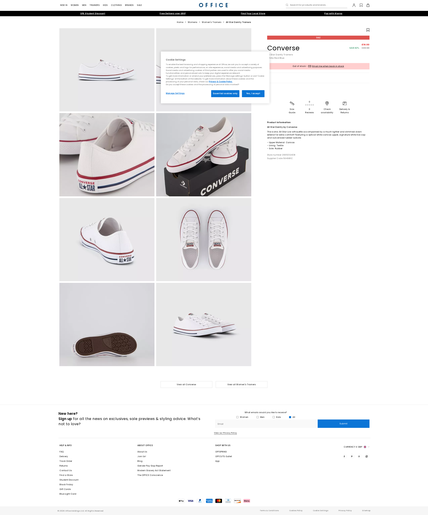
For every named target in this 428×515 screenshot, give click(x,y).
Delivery (64, 456)
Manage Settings (175, 93)
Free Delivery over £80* (173, 13)
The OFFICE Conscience (150, 475)
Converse (283, 48)
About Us (142, 451)
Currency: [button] (353, 446)
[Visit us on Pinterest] (352, 456)
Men (84, 5)
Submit (343, 423)
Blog (139, 461)
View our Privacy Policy (225, 433)
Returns (64, 465)
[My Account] (352, 5)
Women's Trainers (211, 22)
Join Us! (141, 456)
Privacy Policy (345, 510)
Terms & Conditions (269, 510)
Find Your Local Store (253, 13)
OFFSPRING (221, 451)
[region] (215, 77)
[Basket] (366, 5)
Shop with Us (222, 445)
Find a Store (66, 475)
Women (75, 5)
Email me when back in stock (328, 66)
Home (180, 22)
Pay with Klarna (333, 13)
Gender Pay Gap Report (150, 465)
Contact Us (66, 470)
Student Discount (69, 479)
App (217, 461)
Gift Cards (65, 489)
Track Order (66, 461)
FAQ (62, 451)
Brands (129, 5)
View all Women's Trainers (241, 384)
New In (63, 5)
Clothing (116, 5)
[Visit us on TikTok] (367, 456)
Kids (105, 5)
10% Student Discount (92, 13)
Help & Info (66, 445)
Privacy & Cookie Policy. (221, 81)
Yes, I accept (253, 93)
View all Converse (186, 384)
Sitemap (366, 510)
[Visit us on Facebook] (345, 456)
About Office (145, 445)
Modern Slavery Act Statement (154, 470)
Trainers (95, 5)
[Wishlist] (359, 5)
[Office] (214, 5)
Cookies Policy (296, 510)
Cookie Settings (320, 510)
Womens (192, 22)
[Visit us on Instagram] (360, 456)
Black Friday (66, 484)
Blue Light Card (68, 493)
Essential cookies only (225, 93)
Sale (139, 5)
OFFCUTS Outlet (223, 456)
